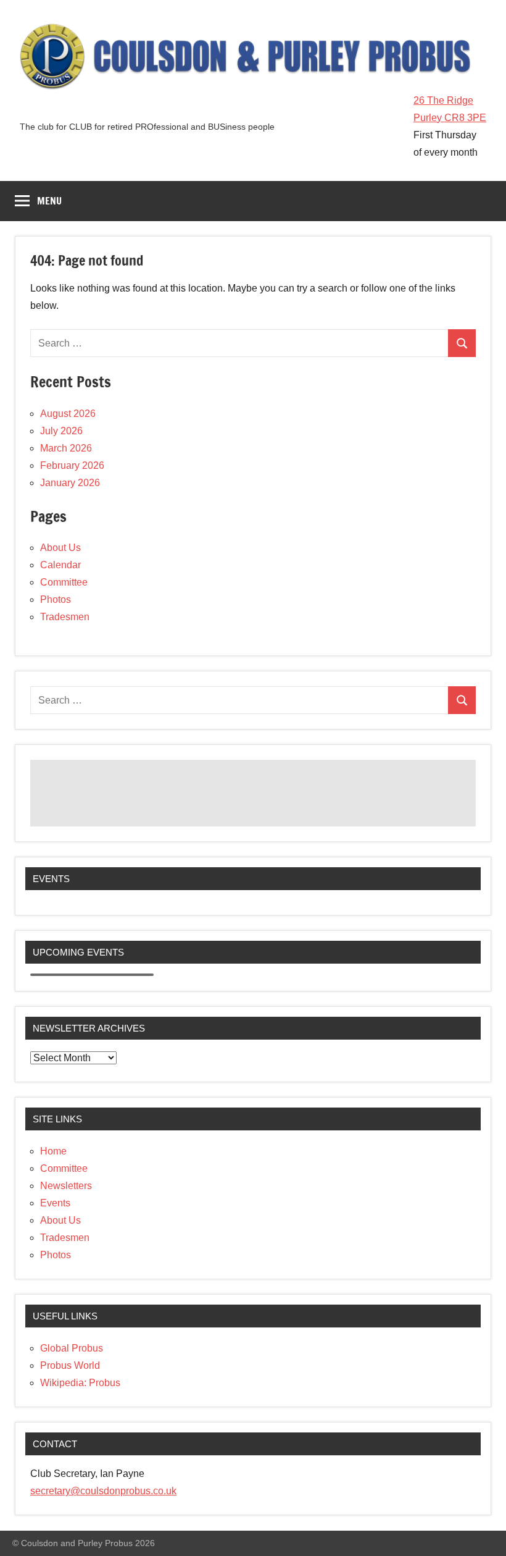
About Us (60, 547)
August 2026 (68, 413)
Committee (64, 582)
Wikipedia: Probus (80, 1382)
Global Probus (71, 1348)
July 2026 (61, 431)
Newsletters (66, 1185)
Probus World (70, 1365)
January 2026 (70, 482)
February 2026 (72, 465)
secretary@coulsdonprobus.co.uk (103, 1491)
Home (53, 1151)
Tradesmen (64, 617)
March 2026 (66, 448)
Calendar (60, 565)
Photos (55, 599)
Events (55, 1203)
